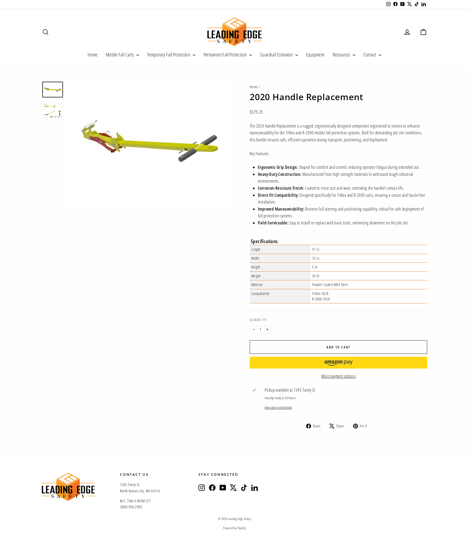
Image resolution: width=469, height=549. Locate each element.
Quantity (258, 319)
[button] (338, 363)
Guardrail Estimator (277, 54)
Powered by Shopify (234, 528)
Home (93, 54)
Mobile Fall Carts (120, 54)
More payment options (338, 376)
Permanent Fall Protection (226, 54)
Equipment (315, 54)
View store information (278, 407)
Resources (342, 54)
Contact (370, 54)
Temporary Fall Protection (169, 54)
